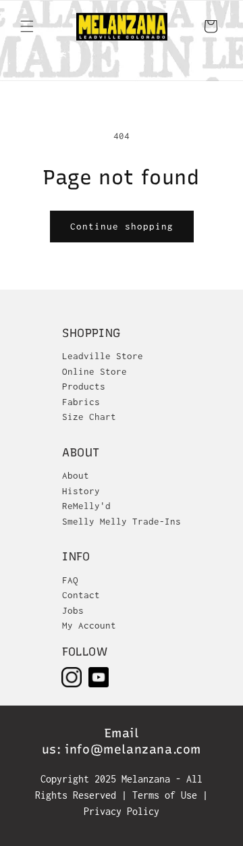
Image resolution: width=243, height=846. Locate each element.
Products (83, 386)
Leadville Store (102, 355)
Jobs (73, 610)
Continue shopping (121, 226)
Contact (81, 594)
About (75, 475)
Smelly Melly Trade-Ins (121, 521)
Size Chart (89, 416)
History (81, 490)
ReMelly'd (86, 505)
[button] (27, 26)
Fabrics (81, 401)
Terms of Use (167, 795)
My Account (89, 625)
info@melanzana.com (133, 749)
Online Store (94, 371)
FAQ (70, 580)
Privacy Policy (121, 811)
